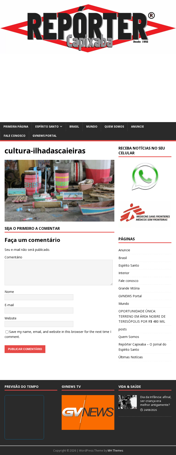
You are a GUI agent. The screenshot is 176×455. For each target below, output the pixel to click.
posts (122, 329)
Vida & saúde (129, 386)
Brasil (74, 126)
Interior (123, 273)
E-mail (9, 305)
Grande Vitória (129, 288)
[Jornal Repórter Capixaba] (88, 51)
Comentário (13, 257)
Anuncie (137, 126)
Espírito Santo (47, 126)
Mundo (91, 126)
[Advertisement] (88, 88)
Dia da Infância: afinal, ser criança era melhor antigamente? (155, 401)
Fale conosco (14, 136)
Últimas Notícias (130, 357)
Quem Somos (114, 126)
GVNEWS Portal (45, 136)
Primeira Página (15, 126)
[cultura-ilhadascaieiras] (59, 219)
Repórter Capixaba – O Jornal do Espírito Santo (142, 346)
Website (10, 318)
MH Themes (115, 450)
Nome (9, 291)
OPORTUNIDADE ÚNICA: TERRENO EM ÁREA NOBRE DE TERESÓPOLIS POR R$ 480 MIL (141, 316)
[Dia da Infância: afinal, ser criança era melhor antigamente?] (127, 406)
